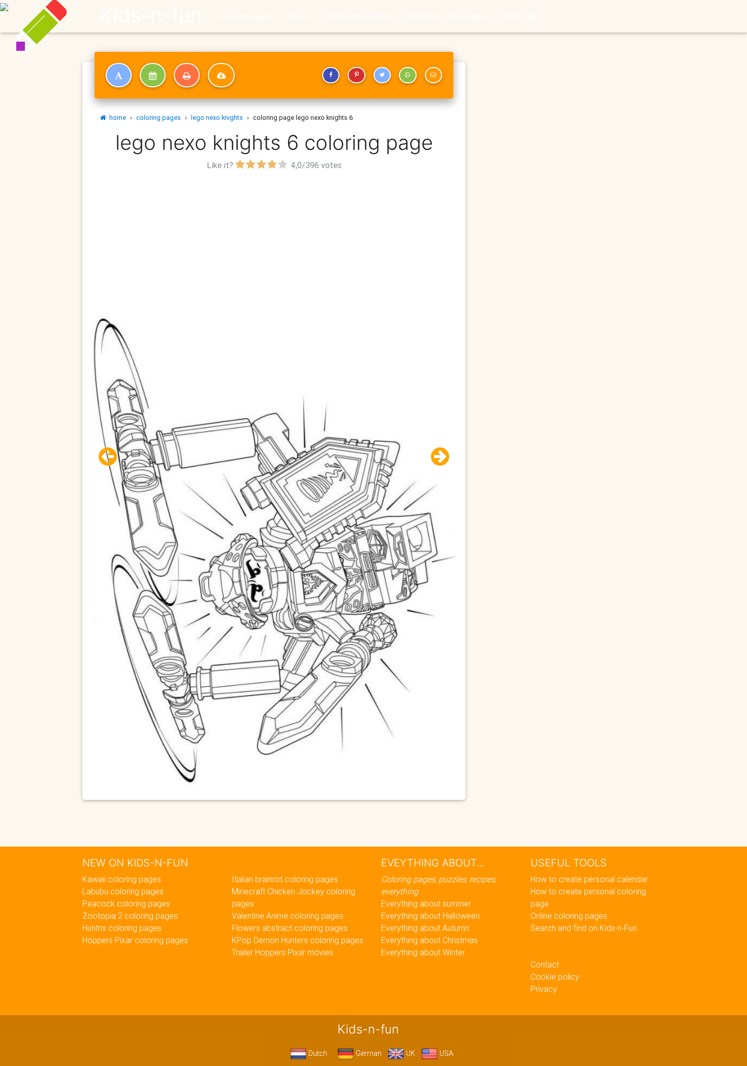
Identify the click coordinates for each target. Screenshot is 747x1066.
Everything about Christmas (429, 940)
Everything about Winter (423, 952)
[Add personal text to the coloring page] (119, 75)
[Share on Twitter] (382, 75)
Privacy (544, 989)
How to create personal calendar (589, 879)
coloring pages (158, 117)
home (116, 117)
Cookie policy (555, 977)
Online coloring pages (569, 916)
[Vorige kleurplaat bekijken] (112, 457)
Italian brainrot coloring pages (285, 879)
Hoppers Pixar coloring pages (135, 940)
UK (409, 1053)
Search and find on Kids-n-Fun (584, 928)
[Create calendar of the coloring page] (153, 75)
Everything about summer (426, 903)
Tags (510, 16)
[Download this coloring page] (221, 75)
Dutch (316, 1053)
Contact (545, 964)
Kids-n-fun (151, 15)
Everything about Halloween (430, 916)
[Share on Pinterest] (356, 75)
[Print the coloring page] (187, 75)
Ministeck (422, 16)
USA (445, 1053)
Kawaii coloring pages (121, 879)
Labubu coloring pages (123, 891)
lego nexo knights (217, 117)
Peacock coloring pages (126, 903)
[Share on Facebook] (330, 75)
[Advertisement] (273, 244)
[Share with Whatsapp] (407, 75)
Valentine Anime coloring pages (288, 916)
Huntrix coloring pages (122, 928)
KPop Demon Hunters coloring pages (297, 940)
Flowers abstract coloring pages (290, 928)
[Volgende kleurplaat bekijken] (436, 457)
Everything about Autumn (425, 928)
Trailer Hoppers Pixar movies (282, 952)
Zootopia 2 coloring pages (130, 916)
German (368, 1053)
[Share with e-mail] (433, 75)
